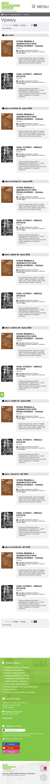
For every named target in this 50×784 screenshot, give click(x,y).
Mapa (23, 53)
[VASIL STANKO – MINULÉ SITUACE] (7, 89)
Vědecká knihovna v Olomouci (16, 681)
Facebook (11, 744)
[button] (7, 25)
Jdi (35, 25)
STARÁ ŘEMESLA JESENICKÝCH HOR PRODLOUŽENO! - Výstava (29, 43)
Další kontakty (7, 718)
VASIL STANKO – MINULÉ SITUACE (29, 75)
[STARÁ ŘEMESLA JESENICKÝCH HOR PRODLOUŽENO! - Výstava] (7, 56)
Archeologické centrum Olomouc (17, 684)
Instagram (11, 752)
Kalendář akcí (15, 14)
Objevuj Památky (11, 689)
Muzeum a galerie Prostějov (15, 673)
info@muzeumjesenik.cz (13, 711)
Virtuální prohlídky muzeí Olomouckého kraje (21, 686)
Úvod (10, 7)
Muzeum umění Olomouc (14, 670)
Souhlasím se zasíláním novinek (14, 739)
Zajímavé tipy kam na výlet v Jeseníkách (20, 692)
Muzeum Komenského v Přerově (17, 675)
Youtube (11, 748)
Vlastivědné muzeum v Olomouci (17, 667)
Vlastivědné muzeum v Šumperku (17, 678)
